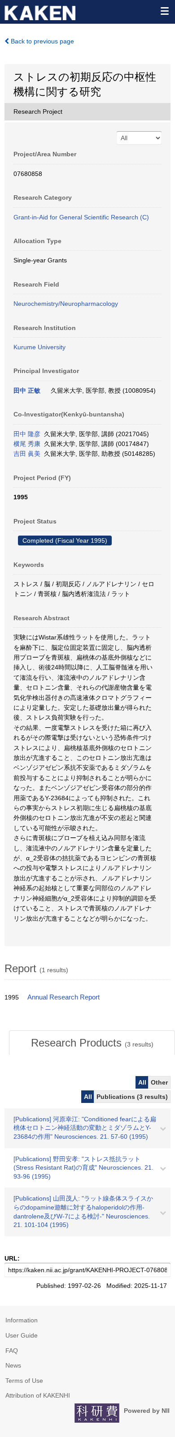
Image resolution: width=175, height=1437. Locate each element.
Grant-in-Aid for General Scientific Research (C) (81, 217)
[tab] (92, 1042)
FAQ (11, 1350)
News (13, 1365)
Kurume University (39, 347)
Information (21, 1320)
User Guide (21, 1335)
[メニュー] (164, 10)
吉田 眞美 (26, 453)
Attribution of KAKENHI (37, 1395)
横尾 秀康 (26, 443)
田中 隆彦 (26, 434)
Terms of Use (24, 1380)
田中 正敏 (26, 390)
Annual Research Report (63, 997)
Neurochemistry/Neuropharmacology (65, 303)
